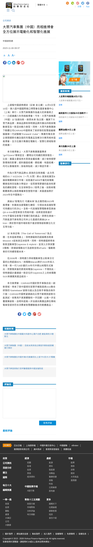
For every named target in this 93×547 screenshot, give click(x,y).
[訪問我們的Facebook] (87, 3)
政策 (5, 458)
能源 (51, 463)
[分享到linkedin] (14, 62)
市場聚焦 (31, 507)
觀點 (7, 511)
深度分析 (7, 468)
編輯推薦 (7, 490)
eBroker (75, 445)
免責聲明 (71, 534)
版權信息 (82, 534)
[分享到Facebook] (5, 62)
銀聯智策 (53, 511)
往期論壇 (53, 507)
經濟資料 (31, 477)
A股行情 (30, 491)
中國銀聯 (63, 445)
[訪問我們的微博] (77, 3)
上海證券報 (31, 445)
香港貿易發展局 (52, 449)
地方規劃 (31, 514)
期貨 (73, 473)
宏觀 (29, 463)
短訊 (51, 514)
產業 (7, 514)
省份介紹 (53, 518)
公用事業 (53, 487)
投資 (29, 470)
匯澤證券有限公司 (21, 449)
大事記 (8, 518)
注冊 (79, 6)
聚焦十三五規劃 (32, 499)
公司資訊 (7, 21)
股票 (73, 463)
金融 (51, 480)
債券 (73, 466)
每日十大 (7, 485)
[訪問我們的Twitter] (82, 3)
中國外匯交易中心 (47, 445)
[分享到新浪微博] (22, 62)
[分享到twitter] (9, 62)
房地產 (52, 491)
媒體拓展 (67, 449)
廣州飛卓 (37, 449)
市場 (70, 458)
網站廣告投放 (22, 534)
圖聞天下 (53, 504)
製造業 (52, 470)
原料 (51, 466)
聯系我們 (36, 534)
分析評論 (31, 511)
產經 (48, 458)
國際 (5, 477)
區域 (29, 466)
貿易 (29, 473)
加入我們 (47, 534)
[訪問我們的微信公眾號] (72, 3)
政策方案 (31, 504)
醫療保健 (53, 477)
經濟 (27, 458)
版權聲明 (59, 534)
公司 (7, 521)
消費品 (52, 473)
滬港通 (74, 480)
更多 (48, 499)
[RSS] (67, 3)
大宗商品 (74, 477)
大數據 (8, 525)
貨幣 (73, 470)
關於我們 (9, 534)
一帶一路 (7, 499)
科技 (51, 484)
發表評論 (47, 423)
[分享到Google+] (18, 62)
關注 (5, 473)
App (87, 6)
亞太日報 (18, 445)
